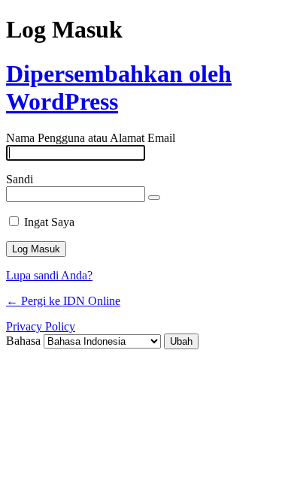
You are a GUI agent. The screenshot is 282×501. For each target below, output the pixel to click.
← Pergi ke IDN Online (63, 300)
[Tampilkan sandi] (154, 197)
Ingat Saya (49, 222)
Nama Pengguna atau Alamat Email (90, 137)
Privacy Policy (40, 326)
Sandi (19, 179)
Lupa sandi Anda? (49, 275)
